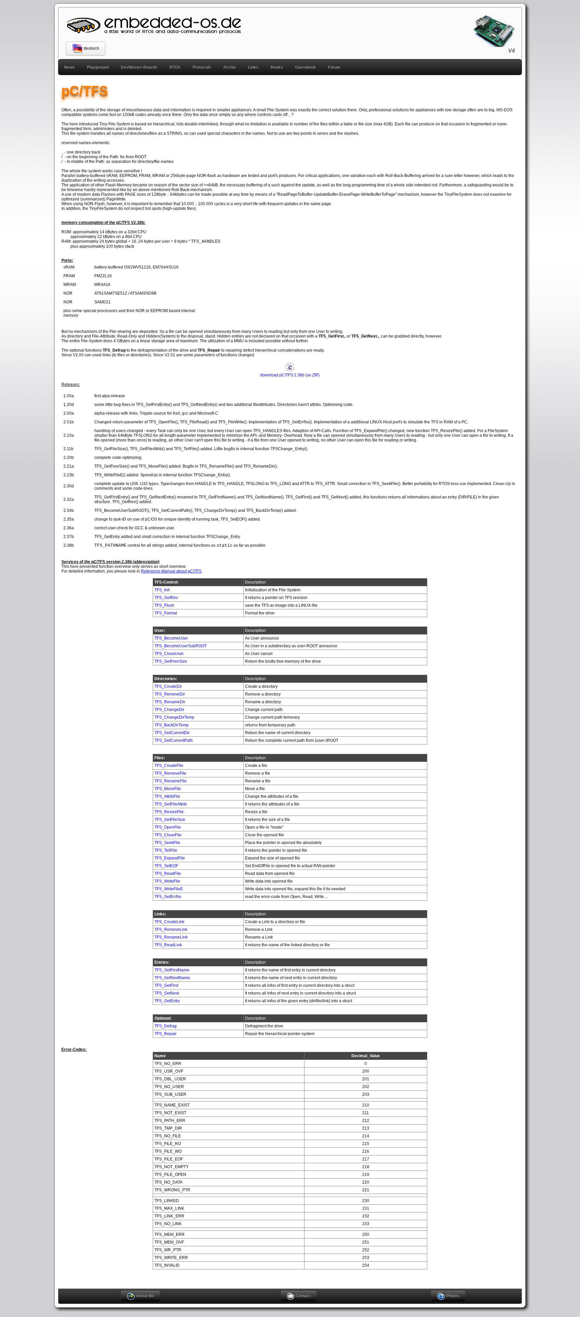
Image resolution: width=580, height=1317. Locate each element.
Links (253, 67)
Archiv (229, 67)
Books (277, 67)
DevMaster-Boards (139, 67)
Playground (98, 67)
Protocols (202, 67)
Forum (334, 67)
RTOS (175, 67)
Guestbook (305, 67)
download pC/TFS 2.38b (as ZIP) (290, 375)
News (69, 67)
